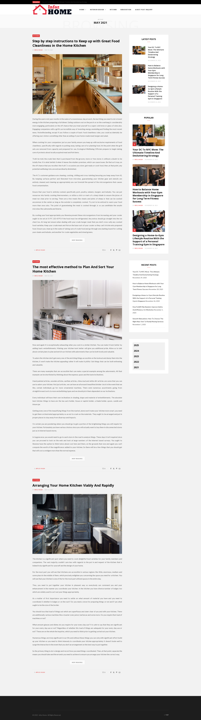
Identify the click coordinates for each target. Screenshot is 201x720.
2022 (136, 361)
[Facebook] (110, 250)
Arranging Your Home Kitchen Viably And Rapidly (73, 485)
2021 (136, 367)
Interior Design (97, 10)
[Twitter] (113, 250)
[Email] (119, 250)
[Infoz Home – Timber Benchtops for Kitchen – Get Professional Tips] (52, 9)
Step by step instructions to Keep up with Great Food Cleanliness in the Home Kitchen (76, 43)
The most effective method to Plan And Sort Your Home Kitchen (73, 269)
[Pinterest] (116, 250)
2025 (136, 345)
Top (167, 715)
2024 (136, 350)
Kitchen (113, 10)
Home (81, 10)
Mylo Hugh (39, 50)
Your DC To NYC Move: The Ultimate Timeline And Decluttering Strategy (156, 52)
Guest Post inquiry (143, 10)
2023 (136, 356)
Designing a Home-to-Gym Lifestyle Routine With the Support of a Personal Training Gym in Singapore (148, 240)
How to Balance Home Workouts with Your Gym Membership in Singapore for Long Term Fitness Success (71, 2)
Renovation (126, 10)
